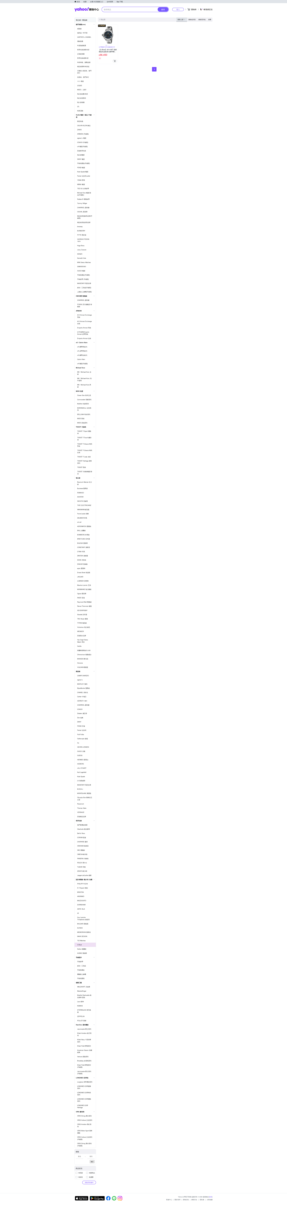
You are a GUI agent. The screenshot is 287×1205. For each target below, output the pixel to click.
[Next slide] (116, 34)
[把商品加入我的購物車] (115, 61)
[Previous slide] (99, 34)
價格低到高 (192, 19)
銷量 (209, 19)
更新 (210, 1197)
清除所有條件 (89, 1182)
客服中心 (169, 1199)
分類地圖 (210, 1199)
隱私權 (202, 1199)
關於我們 (177, 1199)
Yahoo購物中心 (86, 9)
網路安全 (194, 1199)
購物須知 (186, 1199)
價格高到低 (202, 19)
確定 (92, 1162)
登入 (178, 9)
